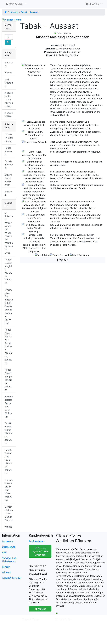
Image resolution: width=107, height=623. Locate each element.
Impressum (8, 541)
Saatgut (8, 193)
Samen (8, 72)
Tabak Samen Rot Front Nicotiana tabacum (9, 462)
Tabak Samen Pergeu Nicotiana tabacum (9, 379)
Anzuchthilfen (9, 115)
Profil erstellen (36, 541)
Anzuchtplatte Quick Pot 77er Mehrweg (9, 406)
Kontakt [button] (41, 608)
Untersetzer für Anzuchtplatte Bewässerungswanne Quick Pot (9, 306)
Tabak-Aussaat (9, 151)
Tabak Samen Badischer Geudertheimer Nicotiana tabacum (9, 346)
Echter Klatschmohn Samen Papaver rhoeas (9, 516)
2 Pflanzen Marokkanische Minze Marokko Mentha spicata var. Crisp (9, 233)
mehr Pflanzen (9, 82)
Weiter (63, 260)
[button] (15, 4)
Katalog (14, 12)
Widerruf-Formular (11, 577)
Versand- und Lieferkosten (9, 560)
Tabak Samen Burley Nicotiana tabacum (9, 433)
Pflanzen (9, 64)
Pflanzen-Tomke (30, 619)
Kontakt (6, 566)
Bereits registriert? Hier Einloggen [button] (40, 551)
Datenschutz (8, 546)
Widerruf (6, 572)
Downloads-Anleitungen (8, 179)
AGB (4, 552)
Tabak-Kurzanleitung (9, 137)
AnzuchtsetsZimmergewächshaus (9, 99)
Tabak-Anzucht (9, 164)
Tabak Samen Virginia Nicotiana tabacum (9, 271)
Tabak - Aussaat (29, 12)
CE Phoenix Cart (63, 619)
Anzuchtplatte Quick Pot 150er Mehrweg (9, 490)
